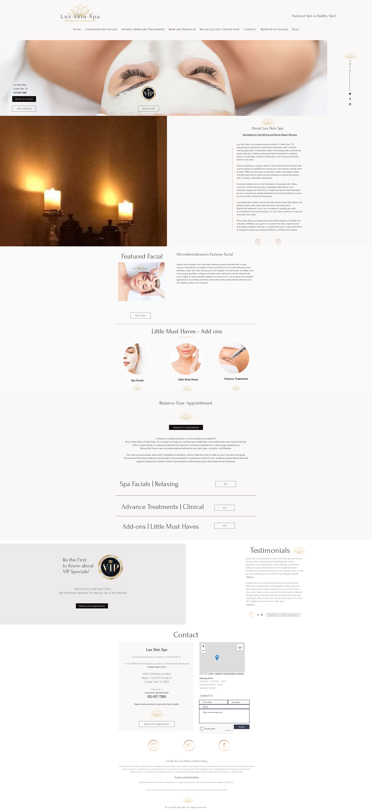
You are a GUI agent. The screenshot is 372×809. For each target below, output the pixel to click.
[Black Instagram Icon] (350, 104)
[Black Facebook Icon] (350, 99)
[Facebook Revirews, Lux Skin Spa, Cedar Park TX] (262, 615)
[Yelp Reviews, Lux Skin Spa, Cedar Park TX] (258, 615)
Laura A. (250, 604)
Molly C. (250, 576)
